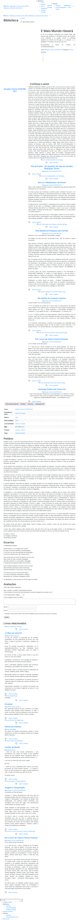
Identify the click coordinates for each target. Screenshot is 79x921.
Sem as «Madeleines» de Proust (52, 182)
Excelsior (9, 704)
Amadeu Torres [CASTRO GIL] (53, 49)
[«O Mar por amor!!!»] (13, 626)
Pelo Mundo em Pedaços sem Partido (51, 231)
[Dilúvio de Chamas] (14, 720)
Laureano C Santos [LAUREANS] (15, 790)
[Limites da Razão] (13, 740)
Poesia (71, 49)
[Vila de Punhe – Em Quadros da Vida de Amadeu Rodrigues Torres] (52, 159)
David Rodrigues (11, 729)
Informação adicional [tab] (12, 404)
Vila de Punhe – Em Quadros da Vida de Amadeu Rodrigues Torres (52, 167)
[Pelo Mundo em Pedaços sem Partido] (52, 224)
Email (6, 610)
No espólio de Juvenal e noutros (52, 298)
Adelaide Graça (10, 750)
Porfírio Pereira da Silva (13, 707)
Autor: (43, 49)
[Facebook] (44, 54)
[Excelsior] (11, 695)
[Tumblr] (44, 59)
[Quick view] (51, 164)
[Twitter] (44, 56)
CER (16, 417)
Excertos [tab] (30, 404)
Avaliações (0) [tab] (39, 404)
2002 (16, 420)
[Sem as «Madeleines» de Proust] (51, 176)
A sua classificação (10, 595)
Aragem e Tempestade (15, 787)
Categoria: (66, 49)
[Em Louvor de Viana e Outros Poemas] (52, 332)
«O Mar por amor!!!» (13, 633)
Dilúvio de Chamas (13, 727)
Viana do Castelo (20, 413)
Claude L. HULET (20, 430)
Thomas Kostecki (20, 433)
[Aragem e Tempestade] (15, 781)
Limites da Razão (12, 747)
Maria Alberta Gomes (12, 636)
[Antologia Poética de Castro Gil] (52, 382)
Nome (6, 607)
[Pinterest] (44, 61)
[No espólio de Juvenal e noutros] (51, 291)
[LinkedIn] (44, 57)
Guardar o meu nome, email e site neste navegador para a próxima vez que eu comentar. (31, 613)
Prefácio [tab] (23, 404)
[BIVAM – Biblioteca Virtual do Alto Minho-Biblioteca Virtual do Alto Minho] (19, 7)
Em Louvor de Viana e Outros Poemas (51, 339)
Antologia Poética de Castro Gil (52, 389)
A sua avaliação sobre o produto (14, 597)
